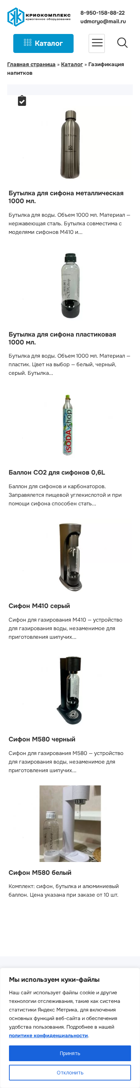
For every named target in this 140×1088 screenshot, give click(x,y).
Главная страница (31, 64)
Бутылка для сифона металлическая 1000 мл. (66, 197)
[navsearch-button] (122, 43)
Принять (70, 1053)
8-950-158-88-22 (102, 12)
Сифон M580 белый (40, 873)
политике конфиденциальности (48, 1035)
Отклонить (70, 1072)
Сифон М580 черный (42, 739)
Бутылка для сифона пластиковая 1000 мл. (62, 338)
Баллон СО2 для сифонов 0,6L (57, 472)
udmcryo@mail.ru (103, 21)
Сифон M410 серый (39, 606)
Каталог (49, 43)
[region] (70, 1028)
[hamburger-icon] (97, 43)
